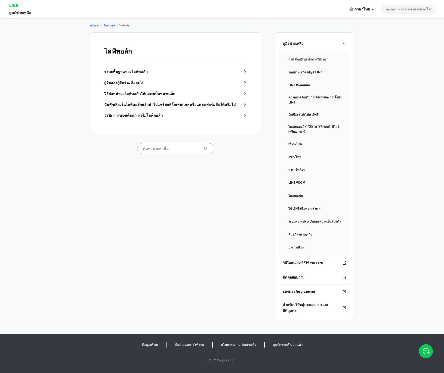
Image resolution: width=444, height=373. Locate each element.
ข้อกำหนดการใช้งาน (189, 344)
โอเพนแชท (109, 25)
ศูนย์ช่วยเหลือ (20, 12)
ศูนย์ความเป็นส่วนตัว (288, 344)
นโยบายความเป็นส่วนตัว (238, 344)
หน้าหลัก (94, 25)
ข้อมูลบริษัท (150, 344)
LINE (13, 5)
